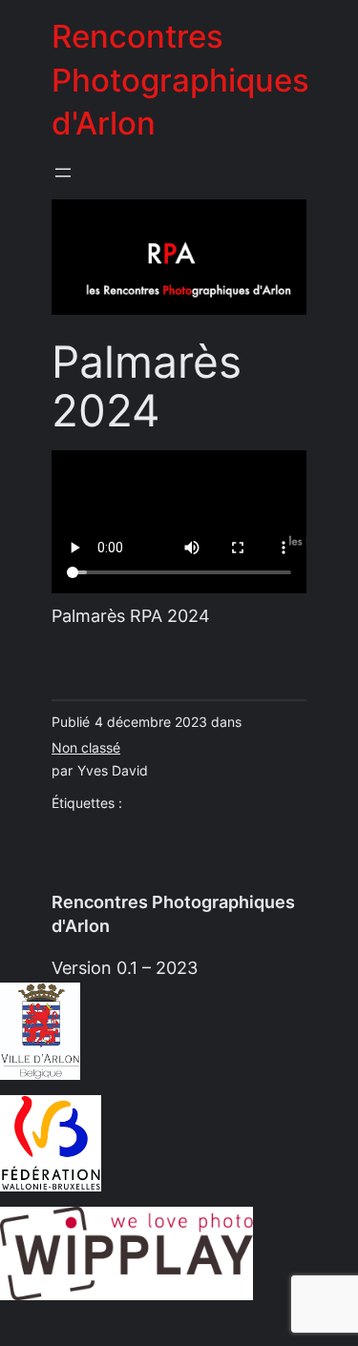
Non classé (86, 748)
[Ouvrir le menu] (63, 172)
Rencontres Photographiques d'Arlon (180, 79)
